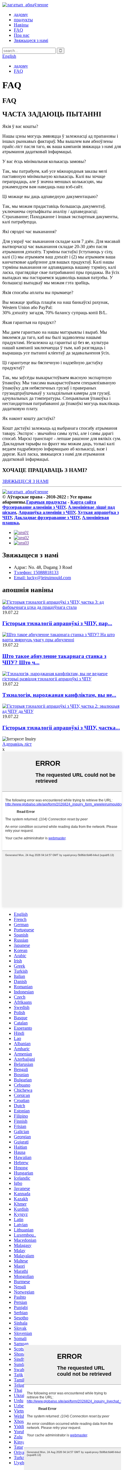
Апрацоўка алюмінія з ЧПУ (46, 512)
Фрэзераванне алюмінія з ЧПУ (33, 507)
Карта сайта (83, 502)
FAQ (18, 30)
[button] (25, 481)
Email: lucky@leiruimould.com (42, 577)
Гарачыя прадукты (46, 502)
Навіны (21, 24)
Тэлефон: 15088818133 (36, 572)
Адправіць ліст (17, 744)
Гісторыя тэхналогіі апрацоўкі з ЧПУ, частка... (61, 728)
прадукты (23, 19)
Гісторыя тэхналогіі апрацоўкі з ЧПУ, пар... (57, 623)
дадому (21, 14)
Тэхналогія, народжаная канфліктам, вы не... (59, 695)
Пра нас (21, 35)
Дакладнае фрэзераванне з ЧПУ (47, 517)
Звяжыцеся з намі (31, 40)
